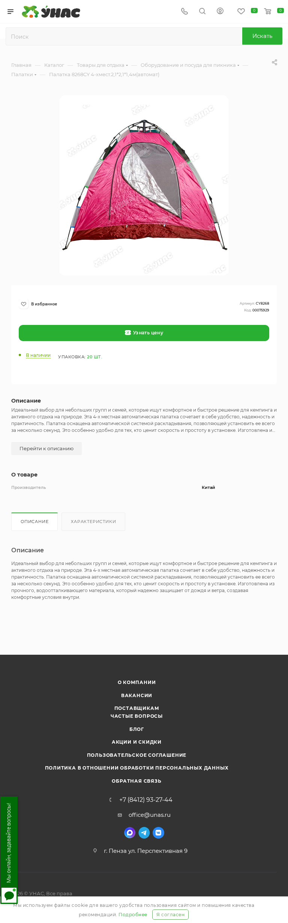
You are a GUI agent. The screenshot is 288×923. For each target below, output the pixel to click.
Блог (136, 729)
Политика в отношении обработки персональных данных (137, 768)
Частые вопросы (137, 716)
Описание (34, 521)
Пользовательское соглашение (137, 755)
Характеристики (93, 521)
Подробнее (132, 914)
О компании (137, 682)
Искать (262, 35)
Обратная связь (136, 781)
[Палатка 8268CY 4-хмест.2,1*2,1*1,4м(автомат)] (144, 189)
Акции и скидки (137, 742)
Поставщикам (136, 708)
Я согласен (170, 914)
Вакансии (136, 695)
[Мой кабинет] (220, 11)
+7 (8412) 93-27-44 (145, 800)
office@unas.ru (150, 814)
